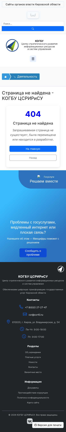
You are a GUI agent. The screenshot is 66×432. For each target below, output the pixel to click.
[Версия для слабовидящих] (33, 15)
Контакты (33, 367)
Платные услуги (33, 357)
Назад (33, 157)
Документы (33, 388)
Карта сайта (33, 402)
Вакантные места (33, 372)
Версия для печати (49, 425)
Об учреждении (33, 352)
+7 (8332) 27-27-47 (36, 307)
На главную (33, 148)
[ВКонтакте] (30, 421)
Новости (33, 362)
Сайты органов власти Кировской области (33, 4)
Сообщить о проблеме (33, 252)
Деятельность (26, 76)
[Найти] (33, 28)
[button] (33, 5)
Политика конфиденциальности (33, 397)
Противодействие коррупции (33, 393)
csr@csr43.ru (36, 314)
